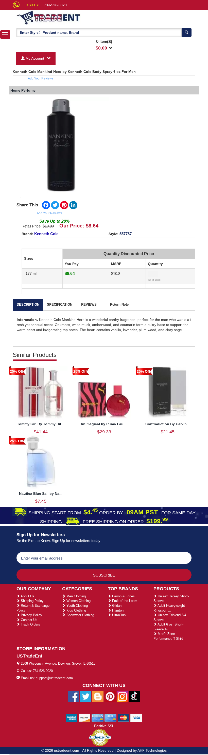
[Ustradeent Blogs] (97, 696)
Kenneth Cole (46, 234)
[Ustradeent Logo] (65, 17)
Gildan (116, 606)
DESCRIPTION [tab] (28, 304)
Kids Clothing (75, 610)
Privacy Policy (31, 615)
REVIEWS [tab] (89, 304)
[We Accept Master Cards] (123, 717)
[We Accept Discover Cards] (85, 717)
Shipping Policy (32, 601)
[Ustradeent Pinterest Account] (110, 696)
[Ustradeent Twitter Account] (85, 696)
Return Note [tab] (119, 304)
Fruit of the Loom (124, 601)
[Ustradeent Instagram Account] (122, 696)
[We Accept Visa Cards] (136, 717)
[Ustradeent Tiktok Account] (134, 696)
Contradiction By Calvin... (167, 424)
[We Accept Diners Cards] (97, 717)
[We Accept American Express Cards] (72, 717)
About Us (27, 596)
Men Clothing (75, 596)
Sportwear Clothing (79, 615)
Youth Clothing (76, 606)
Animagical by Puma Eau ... (104, 424)
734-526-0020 (55, 5)
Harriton (117, 610)
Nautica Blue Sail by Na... (40, 493)
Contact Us (28, 620)
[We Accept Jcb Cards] (110, 717)
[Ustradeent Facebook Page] (73, 696)
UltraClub (118, 615)
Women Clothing (78, 601)
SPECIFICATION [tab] (59, 304)
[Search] (186, 32)
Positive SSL (104, 726)
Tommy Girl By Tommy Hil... (40, 424)
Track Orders (30, 624)
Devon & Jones (123, 596)
